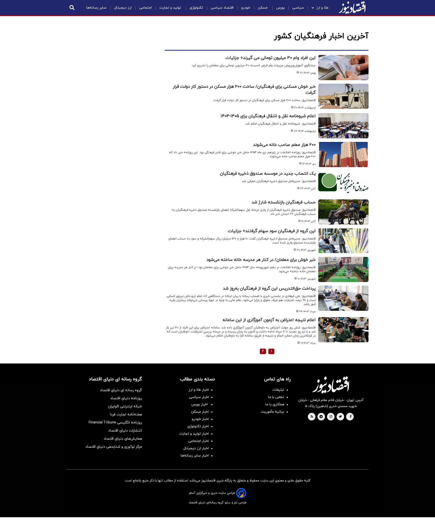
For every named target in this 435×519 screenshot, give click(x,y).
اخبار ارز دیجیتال (196, 448)
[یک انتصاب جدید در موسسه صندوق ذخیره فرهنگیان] (343, 183)
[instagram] (331, 417)
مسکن (263, 7)
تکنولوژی (196, 7)
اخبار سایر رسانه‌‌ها (195, 455)
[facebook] (350, 417)
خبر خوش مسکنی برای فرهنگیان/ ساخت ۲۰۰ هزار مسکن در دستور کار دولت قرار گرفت (244, 90)
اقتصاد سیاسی (222, 7)
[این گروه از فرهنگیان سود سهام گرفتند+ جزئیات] (343, 240)
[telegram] (321, 417)
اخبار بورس (200, 404)
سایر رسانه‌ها (96, 7)
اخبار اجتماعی (198, 441)
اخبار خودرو (200, 419)
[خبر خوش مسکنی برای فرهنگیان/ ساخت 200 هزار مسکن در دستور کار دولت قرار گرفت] (343, 96)
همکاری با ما (274, 404)
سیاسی (298, 7)
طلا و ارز (322, 7)
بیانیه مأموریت (272, 411)
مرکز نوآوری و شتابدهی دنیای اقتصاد (114, 446)
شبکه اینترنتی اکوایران (125, 406)
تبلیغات (278, 389)
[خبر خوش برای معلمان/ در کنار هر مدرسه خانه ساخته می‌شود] (343, 269)
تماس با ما (276, 397)
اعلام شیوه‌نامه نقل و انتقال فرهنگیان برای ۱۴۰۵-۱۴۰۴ (268, 116)
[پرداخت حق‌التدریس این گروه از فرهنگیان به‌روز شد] (343, 298)
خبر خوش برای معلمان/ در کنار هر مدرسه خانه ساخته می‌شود (261, 260)
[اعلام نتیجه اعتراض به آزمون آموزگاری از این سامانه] (343, 329)
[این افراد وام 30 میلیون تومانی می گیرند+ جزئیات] (343, 67)
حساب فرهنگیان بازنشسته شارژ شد (283, 202)
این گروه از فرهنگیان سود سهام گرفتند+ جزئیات (272, 231)
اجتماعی (145, 7)
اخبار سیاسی (199, 397)
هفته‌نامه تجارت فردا (126, 414)
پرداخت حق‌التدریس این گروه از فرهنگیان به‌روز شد (269, 289)
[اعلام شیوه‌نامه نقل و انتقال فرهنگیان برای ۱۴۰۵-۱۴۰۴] (343, 125)
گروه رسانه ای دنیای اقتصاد (121, 390)
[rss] (312, 417)
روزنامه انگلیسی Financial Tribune (115, 422)
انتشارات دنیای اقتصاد (125, 430)
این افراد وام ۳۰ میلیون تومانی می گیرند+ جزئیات (271, 58)
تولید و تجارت (170, 7)
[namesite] (352, 7)
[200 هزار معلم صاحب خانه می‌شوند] (343, 154)
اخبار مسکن (200, 411)
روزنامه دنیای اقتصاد (126, 398)
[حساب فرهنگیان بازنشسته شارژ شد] (343, 212)
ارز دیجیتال (123, 7)
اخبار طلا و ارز (199, 389)
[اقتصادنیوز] (331, 385)
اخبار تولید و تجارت (194, 433)
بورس (280, 7)
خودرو (245, 7)
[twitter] (340, 417)
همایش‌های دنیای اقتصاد (123, 438)
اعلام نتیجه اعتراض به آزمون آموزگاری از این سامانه (269, 320)
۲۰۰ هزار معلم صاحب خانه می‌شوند (284, 145)
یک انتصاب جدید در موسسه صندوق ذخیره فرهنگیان (268, 174)
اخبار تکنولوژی (198, 426)
